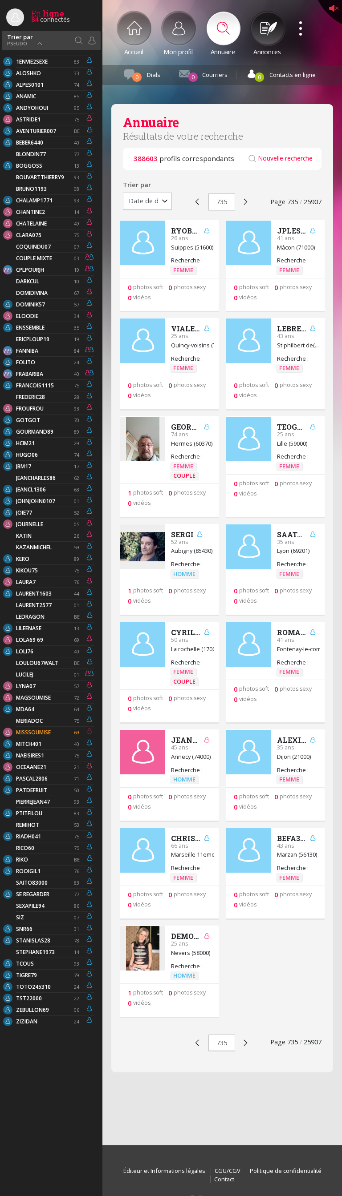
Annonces (267, 51)
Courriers (209, 76)
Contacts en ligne (287, 76)
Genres (91, 40)
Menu (297, 19)
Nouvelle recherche (285, 158)
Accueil (133, 51)
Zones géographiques (78, 40)
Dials (147, 76)
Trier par (20, 39)
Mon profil (177, 51)
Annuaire (223, 51)
